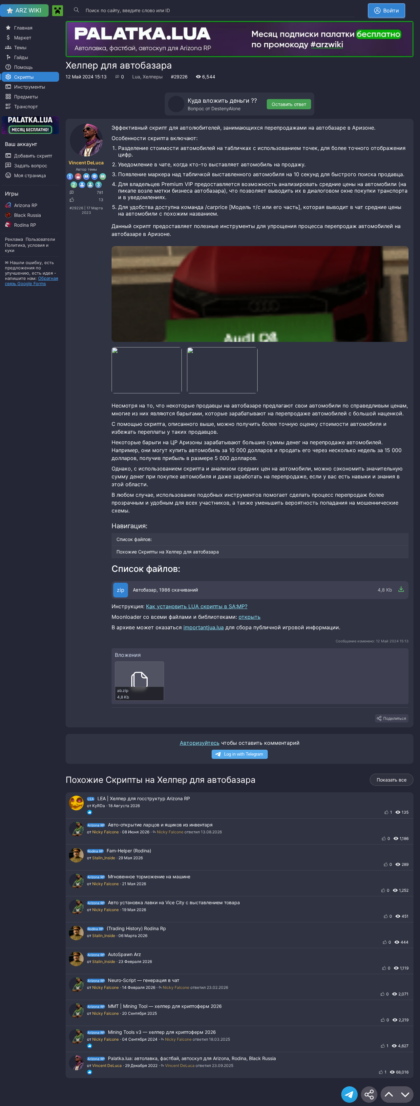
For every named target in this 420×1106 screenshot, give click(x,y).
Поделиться (394, 718)
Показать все (392, 780)
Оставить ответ (289, 104)
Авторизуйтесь (200, 743)
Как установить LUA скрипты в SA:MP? (196, 606)
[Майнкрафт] (57, 10)
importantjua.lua (203, 627)
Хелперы (153, 76)
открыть (250, 617)
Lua (136, 76)
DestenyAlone (226, 108)
